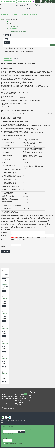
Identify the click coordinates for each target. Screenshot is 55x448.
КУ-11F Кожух (5, 286)
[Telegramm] (9, 417)
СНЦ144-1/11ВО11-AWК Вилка (5, 331)
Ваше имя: (3, 232)
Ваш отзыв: (3, 235)
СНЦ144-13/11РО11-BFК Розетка (28, 9)
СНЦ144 (28, 8)
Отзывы (16, 59)
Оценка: (3, 239)
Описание (8, 59)
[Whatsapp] (3, 417)
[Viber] (6, 417)
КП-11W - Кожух (5, 274)
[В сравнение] (5, 280)
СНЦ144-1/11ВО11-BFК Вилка (5, 361)
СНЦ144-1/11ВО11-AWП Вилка (5, 346)
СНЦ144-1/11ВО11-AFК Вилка (5, 301)
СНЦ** (27, 7)
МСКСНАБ (14, 27)
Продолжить (5, 251)
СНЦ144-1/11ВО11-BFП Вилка (5, 376)
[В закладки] (3, 280)
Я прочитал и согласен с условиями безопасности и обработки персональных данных (14, 444)
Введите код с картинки (4, 246)
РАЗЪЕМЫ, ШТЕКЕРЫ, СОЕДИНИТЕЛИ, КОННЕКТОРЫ (28, 5)
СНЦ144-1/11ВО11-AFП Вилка (5, 316)
